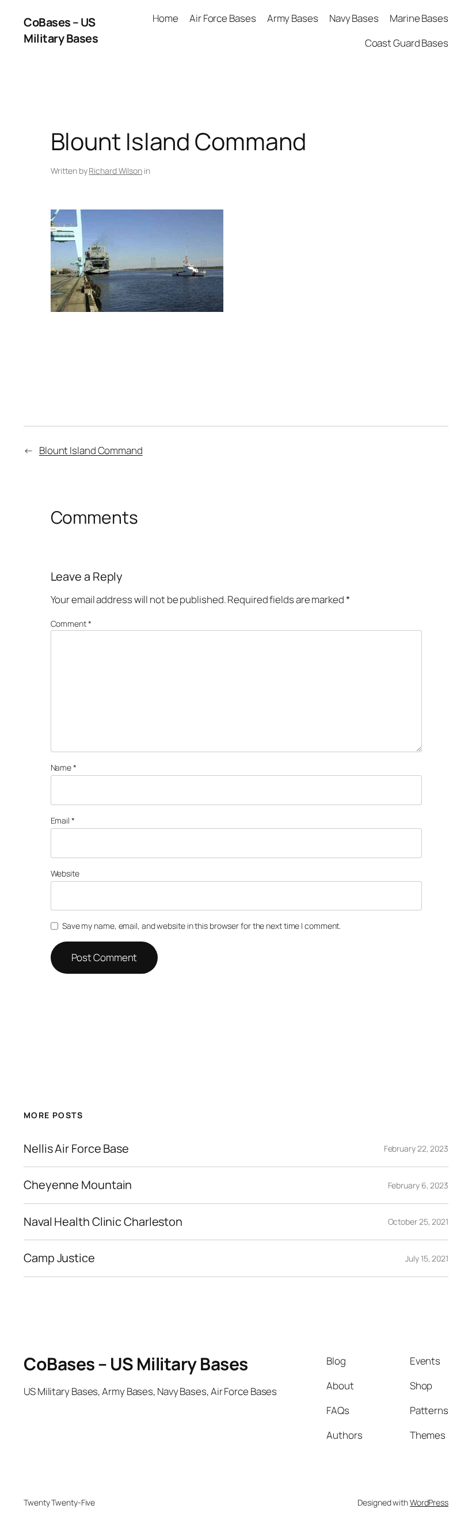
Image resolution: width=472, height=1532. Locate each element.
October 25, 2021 (418, 1221)
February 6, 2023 (418, 1185)
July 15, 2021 (426, 1258)
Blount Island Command (91, 450)
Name (64, 767)
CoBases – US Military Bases (61, 30)
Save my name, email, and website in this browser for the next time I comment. (201, 925)
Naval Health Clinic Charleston (103, 1221)
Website (65, 873)
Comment (71, 623)
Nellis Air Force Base (76, 1148)
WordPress (429, 1502)
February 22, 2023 (416, 1148)
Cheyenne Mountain (78, 1185)
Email (63, 820)
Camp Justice (59, 1258)
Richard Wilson (115, 170)
